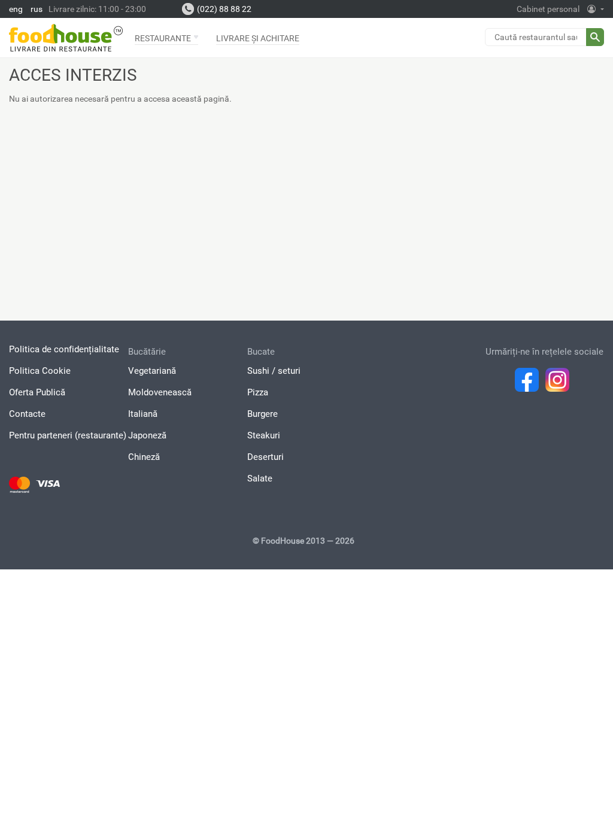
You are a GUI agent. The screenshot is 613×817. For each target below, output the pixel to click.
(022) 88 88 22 (224, 9)
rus (37, 9)
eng (16, 9)
